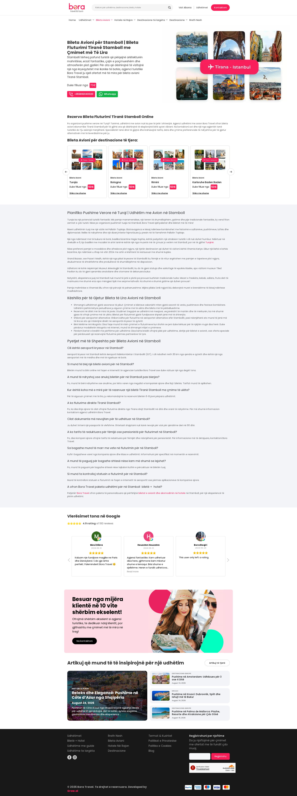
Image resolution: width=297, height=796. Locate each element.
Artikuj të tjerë (217, 662)
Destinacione (177, 20)
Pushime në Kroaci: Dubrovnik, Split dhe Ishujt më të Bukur (196, 696)
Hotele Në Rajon (118, 746)
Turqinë (209, 242)
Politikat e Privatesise (162, 741)
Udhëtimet (202, 7)
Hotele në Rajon (123, 20)
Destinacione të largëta (151, 20)
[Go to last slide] (66, 171)
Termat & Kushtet (160, 736)
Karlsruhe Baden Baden (207, 182)
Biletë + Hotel (76, 741)
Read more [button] (133, 571)
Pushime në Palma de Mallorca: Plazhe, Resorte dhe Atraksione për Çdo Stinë (196, 713)
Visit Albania (185, 7)
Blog (151, 751)
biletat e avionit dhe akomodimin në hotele (161, 493)
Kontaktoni (220, 7)
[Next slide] (230, 171)
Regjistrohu (220, 756)
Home (72, 20)
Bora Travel (83, 493)
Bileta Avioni (103, 20)
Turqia (73, 182)
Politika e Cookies (159, 746)
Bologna (115, 182)
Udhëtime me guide (80, 746)
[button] (227, 561)
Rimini (155, 182)
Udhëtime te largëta (81, 751)
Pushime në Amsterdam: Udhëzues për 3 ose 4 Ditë (197, 678)
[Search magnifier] (169, 7)
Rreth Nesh (195, 20)
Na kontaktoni (85, 641)
